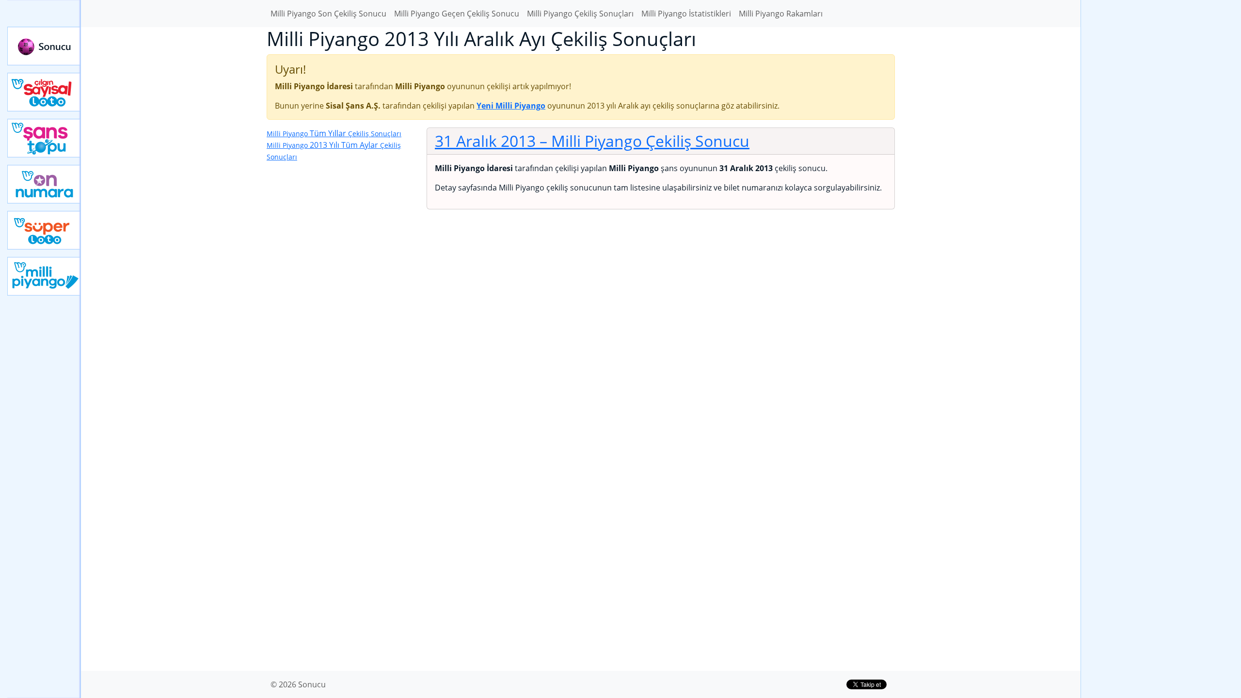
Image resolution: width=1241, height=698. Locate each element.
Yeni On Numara (44, 184)
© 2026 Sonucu (298, 684)
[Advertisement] (1161, 153)
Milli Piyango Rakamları (781, 13)
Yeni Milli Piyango (44, 276)
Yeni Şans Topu (44, 138)
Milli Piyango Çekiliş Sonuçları (580, 13)
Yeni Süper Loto (44, 230)
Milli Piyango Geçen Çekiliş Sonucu (456, 13)
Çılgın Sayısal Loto (44, 92)
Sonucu (44, 46)
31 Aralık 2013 (592, 140)
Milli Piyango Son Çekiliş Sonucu (328, 13)
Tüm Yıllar (334, 133)
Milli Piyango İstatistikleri (686, 13)
